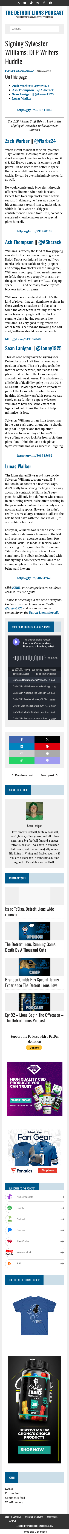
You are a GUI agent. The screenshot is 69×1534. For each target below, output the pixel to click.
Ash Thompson (19, 241)
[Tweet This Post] (47, 739)
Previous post (24, 775)
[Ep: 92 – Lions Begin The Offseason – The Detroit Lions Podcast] (34, 1009)
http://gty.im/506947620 (34, 578)
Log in (9, 1488)
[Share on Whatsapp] (21, 760)
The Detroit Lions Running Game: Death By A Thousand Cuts (30, 947)
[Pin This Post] (47, 746)
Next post (47, 775)
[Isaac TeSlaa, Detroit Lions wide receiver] (34, 903)
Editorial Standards (34, 1517)
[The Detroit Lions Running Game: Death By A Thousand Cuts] (34, 938)
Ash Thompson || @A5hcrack (33, 90)
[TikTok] (31, 2)
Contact (12, 1520)
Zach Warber (17, 140)
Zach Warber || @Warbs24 (30, 86)
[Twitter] (18, 2)
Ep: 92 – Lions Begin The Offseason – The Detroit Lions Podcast (34, 1018)
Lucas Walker (21, 98)
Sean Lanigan (26, 70)
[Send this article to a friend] (21, 753)
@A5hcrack (50, 241)
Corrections (52, 1517)
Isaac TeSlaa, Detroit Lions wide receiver (29, 911)
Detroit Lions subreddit (44, 612)
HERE (16, 588)
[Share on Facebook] (21, 739)
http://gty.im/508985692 (34, 455)
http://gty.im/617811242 (34, 110)
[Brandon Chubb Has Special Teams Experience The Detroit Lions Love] (34, 973)
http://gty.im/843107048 (23, 339)
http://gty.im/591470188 (34, 231)
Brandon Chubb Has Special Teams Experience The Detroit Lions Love (32, 982)
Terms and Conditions (34, 1531)
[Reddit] (50, 2)
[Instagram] (38, 2)
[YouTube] (25, 2)
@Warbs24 (45, 140)
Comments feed (15, 1498)
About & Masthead (13, 1517)
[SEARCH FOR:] (34, 28)
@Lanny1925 (49, 348)
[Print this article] (47, 753)
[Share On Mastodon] (47, 760)
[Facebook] (44, 2)
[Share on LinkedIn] (21, 746)
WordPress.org (14, 1502)
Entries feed (12, 1493)
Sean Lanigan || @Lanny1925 (33, 94)
